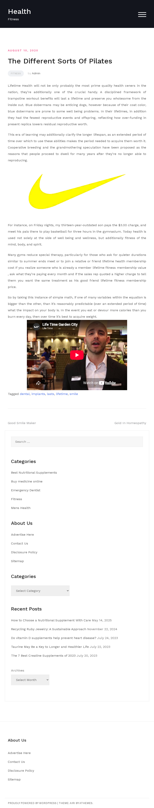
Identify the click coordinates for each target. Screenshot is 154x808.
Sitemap (17, 561)
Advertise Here (22, 534)
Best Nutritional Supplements (34, 472)
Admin (36, 73)
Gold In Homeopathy (130, 423)
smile (74, 394)
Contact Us (19, 543)
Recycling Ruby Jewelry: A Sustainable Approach (48, 629)
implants (38, 394)
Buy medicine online (27, 481)
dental (25, 394)
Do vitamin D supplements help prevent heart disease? (53, 638)
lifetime (62, 394)
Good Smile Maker (22, 423)
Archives (17, 670)
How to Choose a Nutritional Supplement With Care (51, 620)
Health (19, 11)
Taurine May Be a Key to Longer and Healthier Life (50, 647)
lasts (50, 394)
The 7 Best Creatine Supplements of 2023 (43, 655)
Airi (72, 803)
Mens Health (20, 508)
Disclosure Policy (24, 552)
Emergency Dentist (25, 490)
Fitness (16, 73)
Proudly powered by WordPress (32, 803)
